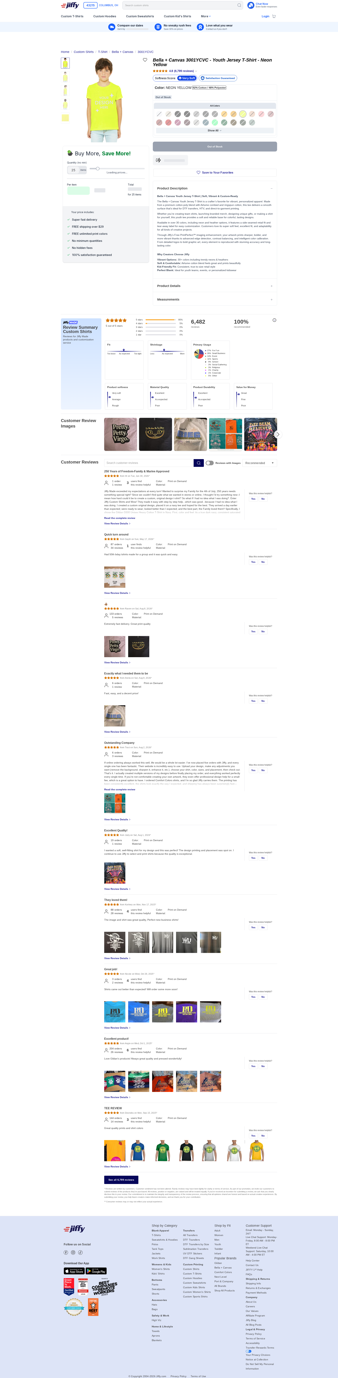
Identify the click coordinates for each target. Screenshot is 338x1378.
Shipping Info (253, 1283)
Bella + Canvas (223, 1267)
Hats (154, 1304)
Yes (253, 498)
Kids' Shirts (158, 1273)
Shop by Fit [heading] (222, 1225)
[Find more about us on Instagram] (73, 1252)
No (263, 498)
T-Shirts (156, 1235)
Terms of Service (255, 1338)
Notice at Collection (257, 1359)
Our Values (252, 1311)
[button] (104, 100)
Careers (250, 1306)
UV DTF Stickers (192, 1253)
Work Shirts (158, 1258)
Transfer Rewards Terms (260, 1347)
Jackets (156, 1253)
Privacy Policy (254, 1333)
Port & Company (223, 1281)
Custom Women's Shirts (197, 1292)
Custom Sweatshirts (194, 1282)
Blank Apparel (160, 1230)
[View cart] (274, 16)
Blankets (157, 1340)
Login (265, 16)
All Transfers (190, 1235)
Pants (155, 1284)
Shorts (155, 1293)
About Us (251, 1301)
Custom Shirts (191, 1269)
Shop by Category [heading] (164, 1225)
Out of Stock (215, 146)
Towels (156, 1331)
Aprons (156, 1335)
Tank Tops (157, 1248)
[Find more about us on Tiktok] (80, 1252)
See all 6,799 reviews (121, 1179)
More (204, 16)
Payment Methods (256, 1292)
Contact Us (252, 1265)
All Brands (220, 1286)
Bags (155, 1309)
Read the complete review (119, 518)
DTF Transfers (191, 1239)
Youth (217, 1244)
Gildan (218, 1263)
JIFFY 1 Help (254, 1269)
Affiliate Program (255, 1315)
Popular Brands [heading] (225, 1258)
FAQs (249, 1274)
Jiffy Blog (251, 1320)
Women (218, 1235)
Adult (217, 1230)
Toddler (218, 1248)
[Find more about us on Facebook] (66, 1252)
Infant (217, 1253)
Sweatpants (158, 1289)
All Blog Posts (254, 1324)
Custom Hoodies (192, 1278)
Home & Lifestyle (162, 1326)
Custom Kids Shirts (194, 1287)
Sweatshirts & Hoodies (165, 1239)
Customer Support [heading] (259, 1225)
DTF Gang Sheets (193, 1258)
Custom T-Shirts (192, 1273)
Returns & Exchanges (258, 1288)
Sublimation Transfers (195, 1248)
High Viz (156, 1320)
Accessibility (253, 1343)
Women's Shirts (161, 1269)
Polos (155, 1244)
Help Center (253, 1260)
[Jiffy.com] (70, 5)
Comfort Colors (223, 1272)
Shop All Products (224, 1290)
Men (217, 1239)
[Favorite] (145, 60)
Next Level (220, 1276)
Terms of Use (198, 1376)
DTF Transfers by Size (196, 1244)
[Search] (239, 5)
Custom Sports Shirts (195, 1296)
